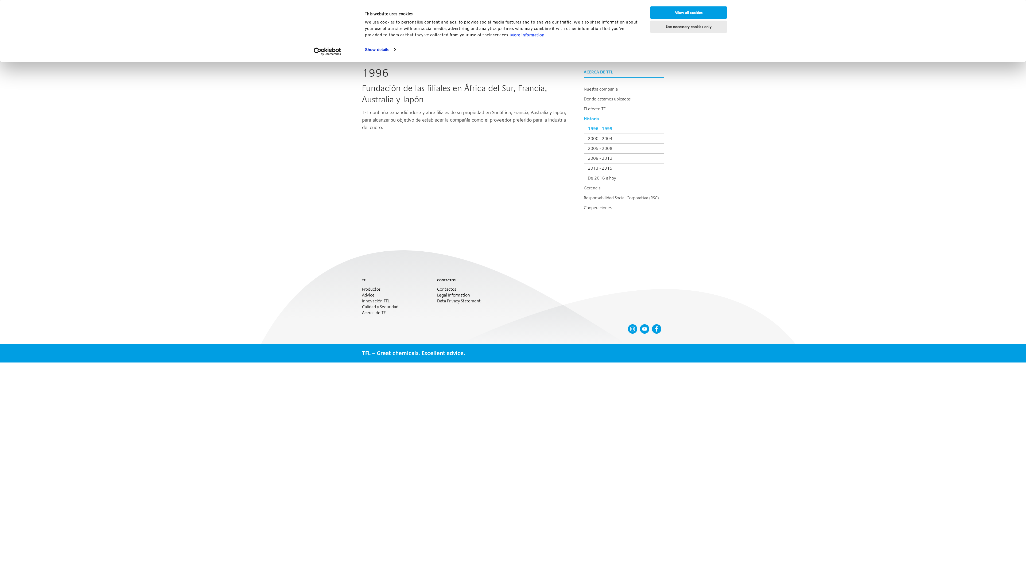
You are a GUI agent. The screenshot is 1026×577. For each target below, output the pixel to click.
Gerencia (592, 187)
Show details (377, 49)
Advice (368, 295)
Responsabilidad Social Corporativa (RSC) (621, 197)
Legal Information (453, 295)
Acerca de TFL (374, 312)
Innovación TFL (376, 301)
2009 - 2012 (600, 158)
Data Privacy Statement (459, 301)
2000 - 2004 (600, 138)
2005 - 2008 (600, 148)
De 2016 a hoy (602, 178)
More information (527, 35)
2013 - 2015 (600, 168)
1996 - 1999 (600, 128)
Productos (371, 289)
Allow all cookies (689, 12)
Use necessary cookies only (689, 26)
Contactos (446, 289)
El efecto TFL (595, 108)
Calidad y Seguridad (380, 307)
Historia (591, 118)
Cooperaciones (598, 207)
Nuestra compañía (601, 89)
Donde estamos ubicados (607, 99)
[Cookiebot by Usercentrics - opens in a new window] (327, 52)
